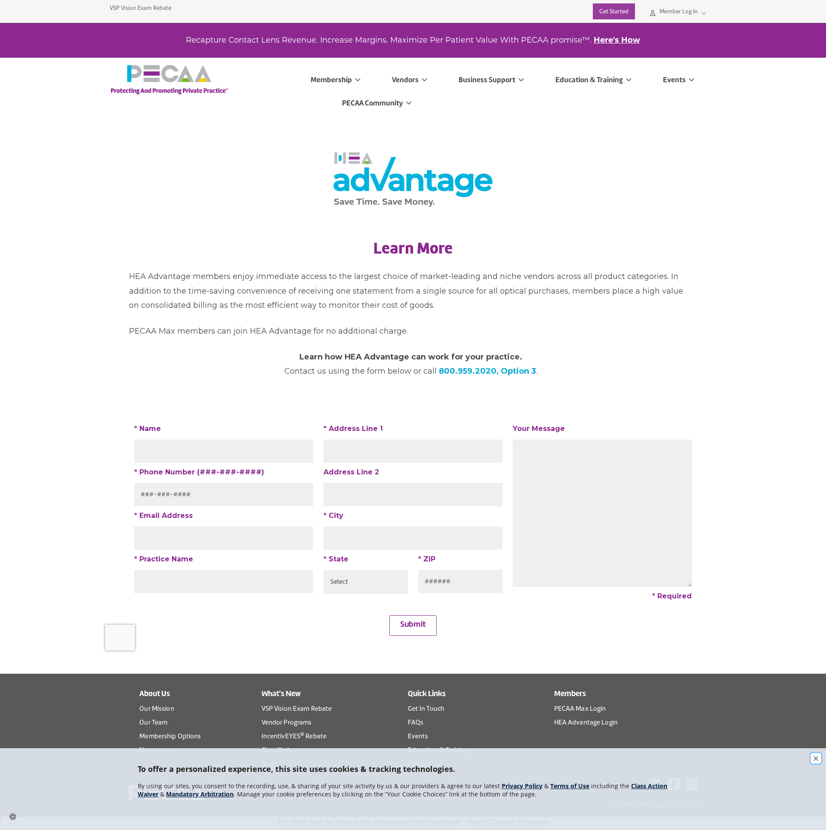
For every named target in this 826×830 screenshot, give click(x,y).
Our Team (153, 722)
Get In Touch (426, 708)
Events (674, 79)
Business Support (487, 79)
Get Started (614, 11)
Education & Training (589, 79)
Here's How (617, 40)
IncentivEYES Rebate (294, 735)
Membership (331, 79)
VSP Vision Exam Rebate (140, 8)
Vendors (405, 79)
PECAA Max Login (580, 708)
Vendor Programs (287, 722)
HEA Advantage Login (586, 722)
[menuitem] (205, 80)
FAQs (415, 722)
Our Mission (156, 708)
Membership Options (170, 736)
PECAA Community (372, 103)
